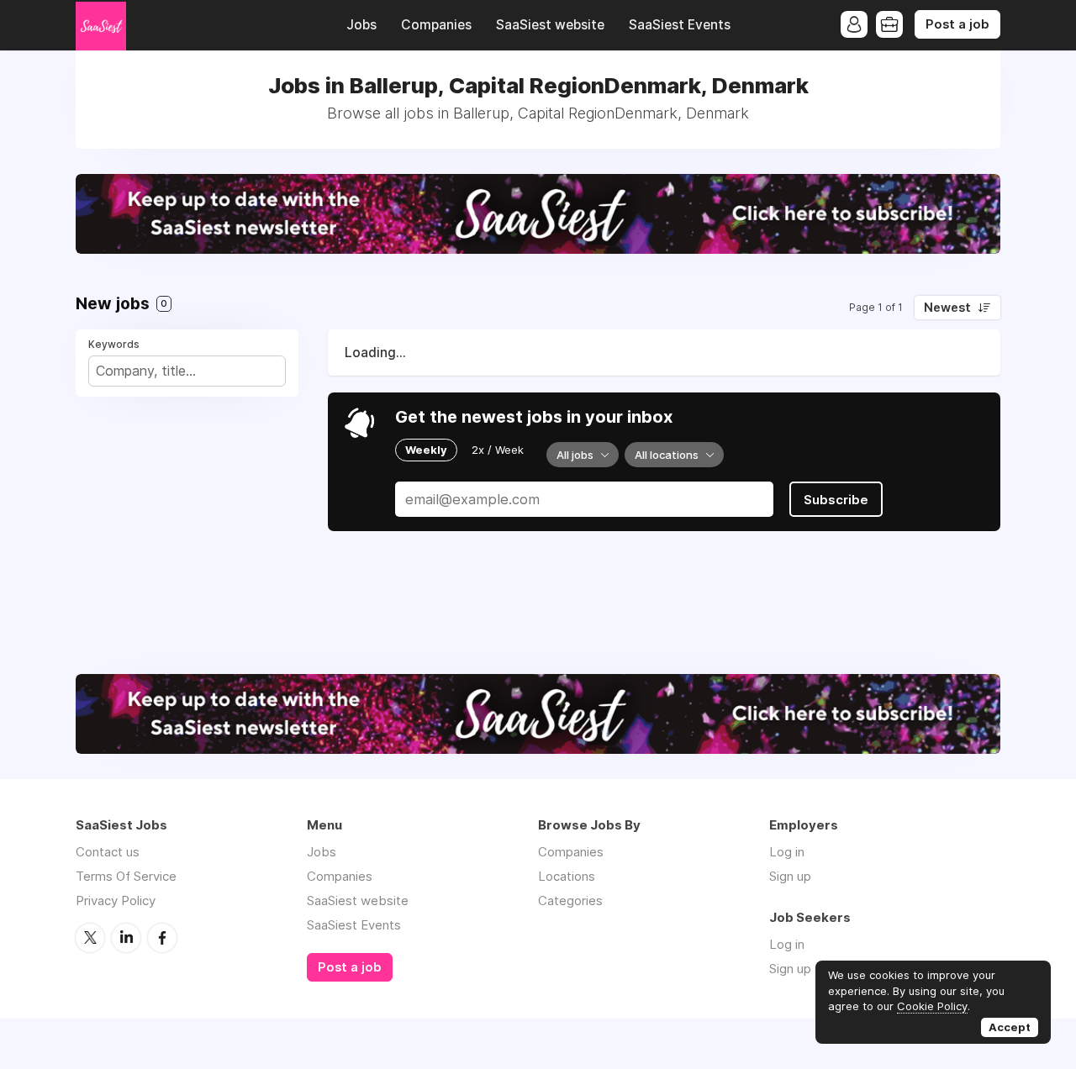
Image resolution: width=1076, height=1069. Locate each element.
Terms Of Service (126, 876)
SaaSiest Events (680, 25)
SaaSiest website (550, 25)
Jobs (361, 25)
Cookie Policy (932, 1006)
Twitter (90, 938)
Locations (566, 876)
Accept (1010, 1027)
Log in (786, 852)
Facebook (162, 938)
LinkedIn (126, 938)
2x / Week (498, 449)
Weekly (426, 449)
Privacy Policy (116, 900)
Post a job (957, 24)
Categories (570, 900)
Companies (436, 25)
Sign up (790, 876)
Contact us (108, 852)
